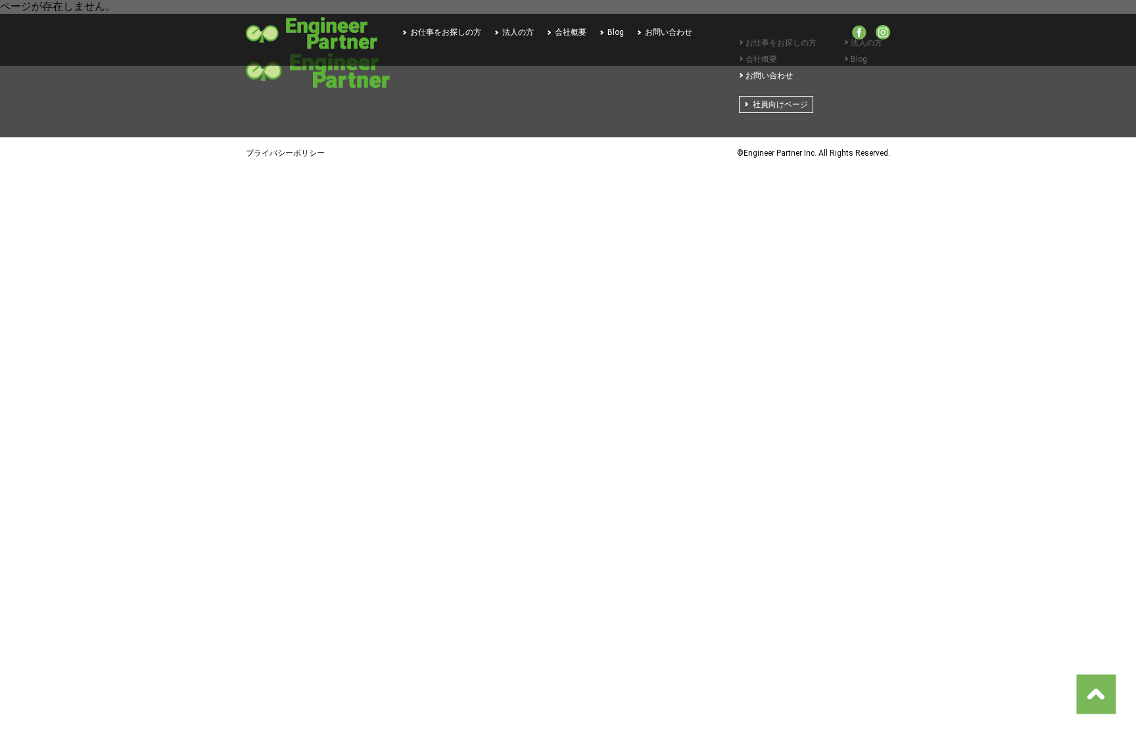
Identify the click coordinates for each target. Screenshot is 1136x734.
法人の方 (518, 32)
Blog (615, 32)
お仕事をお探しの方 (445, 32)
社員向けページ (780, 104)
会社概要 (570, 32)
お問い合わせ (668, 32)
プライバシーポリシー (285, 153)
